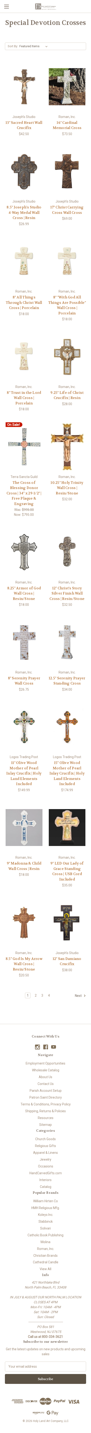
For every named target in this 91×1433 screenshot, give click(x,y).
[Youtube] (53, 1047)
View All (45, 1269)
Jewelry (45, 1159)
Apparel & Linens (45, 1153)
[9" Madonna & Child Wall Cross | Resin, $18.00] (24, 827)
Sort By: (13, 46)
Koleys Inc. (45, 1215)
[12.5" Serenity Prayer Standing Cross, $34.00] (67, 642)
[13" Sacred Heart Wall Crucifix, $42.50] (24, 86)
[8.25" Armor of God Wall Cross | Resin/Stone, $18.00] (24, 552)
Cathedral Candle (45, 1262)
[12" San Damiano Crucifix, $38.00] (67, 922)
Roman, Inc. (45, 1249)
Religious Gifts (45, 1146)
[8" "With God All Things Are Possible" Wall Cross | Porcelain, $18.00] (67, 261)
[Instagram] (37, 1047)
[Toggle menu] (6, 6)
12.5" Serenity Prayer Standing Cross (67, 681)
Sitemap (45, 1125)
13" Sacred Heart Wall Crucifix (24, 125)
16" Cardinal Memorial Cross (67, 125)
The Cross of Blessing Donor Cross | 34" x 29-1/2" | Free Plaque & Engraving (24, 493)
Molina (45, 1242)
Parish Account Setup (46, 1090)
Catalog (45, 1187)
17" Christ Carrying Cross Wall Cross (67, 210)
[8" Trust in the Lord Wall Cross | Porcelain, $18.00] (24, 356)
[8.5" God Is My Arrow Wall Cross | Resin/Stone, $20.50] (24, 922)
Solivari (45, 1228)
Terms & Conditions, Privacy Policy (46, 1104)
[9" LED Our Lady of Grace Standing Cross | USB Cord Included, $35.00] (67, 827)
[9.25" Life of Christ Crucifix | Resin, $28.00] (67, 356)
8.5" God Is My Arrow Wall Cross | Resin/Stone (24, 964)
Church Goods (45, 1139)
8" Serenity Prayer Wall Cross (24, 681)
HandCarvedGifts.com (45, 1173)
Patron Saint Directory (45, 1097)
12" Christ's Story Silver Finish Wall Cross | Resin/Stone (66, 593)
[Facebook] (45, 1047)
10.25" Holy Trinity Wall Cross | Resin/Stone (67, 488)
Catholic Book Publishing (45, 1235)
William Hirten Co (45, 1201)
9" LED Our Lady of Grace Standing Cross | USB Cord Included (67, 871)
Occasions (45, 1166)
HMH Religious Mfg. (45, 1208)
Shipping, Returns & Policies (45, 1111)
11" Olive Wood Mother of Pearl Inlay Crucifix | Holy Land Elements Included (24, 773)
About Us (45, 1077)
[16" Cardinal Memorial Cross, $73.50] (67, 86)
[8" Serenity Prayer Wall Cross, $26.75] (24, 642)
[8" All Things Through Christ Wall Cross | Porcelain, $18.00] (24, 261)
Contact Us (46, 1084)
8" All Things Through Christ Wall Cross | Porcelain (24, 302)
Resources (45, 1118)
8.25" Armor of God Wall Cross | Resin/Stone (24, 593)
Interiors (45, 1180)
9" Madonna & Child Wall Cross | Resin (24, 866)
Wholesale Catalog (45, 1070)
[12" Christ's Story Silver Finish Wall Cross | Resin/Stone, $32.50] (67, 552)
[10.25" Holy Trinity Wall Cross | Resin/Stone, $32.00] (67, 446)
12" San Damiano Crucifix (67, 961)
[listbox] (34, 46)
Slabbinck (45, 1221)
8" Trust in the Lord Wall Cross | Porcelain (24, 398)
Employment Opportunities (45, 1063)
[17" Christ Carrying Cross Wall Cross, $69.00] (67, 171)
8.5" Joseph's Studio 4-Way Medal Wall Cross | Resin (24, 212)
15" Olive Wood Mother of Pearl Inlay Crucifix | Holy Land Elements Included (67, 773)
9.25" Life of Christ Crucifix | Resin (67, 395)
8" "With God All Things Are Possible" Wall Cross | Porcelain (67, 305)
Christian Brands (45, 1255)
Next (78, 996)
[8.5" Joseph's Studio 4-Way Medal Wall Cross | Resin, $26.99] (24, 171)
